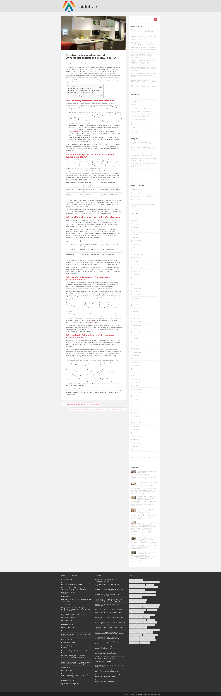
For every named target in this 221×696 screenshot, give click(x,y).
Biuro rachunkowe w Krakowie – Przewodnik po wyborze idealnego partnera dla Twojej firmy (108, 600)
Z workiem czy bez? (66, 639)
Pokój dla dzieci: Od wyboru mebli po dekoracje (146, 472)
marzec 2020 (137, 382)
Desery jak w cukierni (67, 670)
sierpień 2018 (137, 399)
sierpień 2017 (137, 439)
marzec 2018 (137, 416)
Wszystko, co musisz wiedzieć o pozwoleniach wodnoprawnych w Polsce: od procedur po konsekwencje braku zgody (74, 615)
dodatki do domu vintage (151, 587)
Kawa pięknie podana (67, 621)
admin (78, 63)
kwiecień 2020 (137, 379)
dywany (112, 325)
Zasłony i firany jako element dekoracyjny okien (108, 609)
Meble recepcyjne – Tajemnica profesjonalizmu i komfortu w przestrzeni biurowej (142, 204)
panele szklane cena (134, 625)
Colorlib (143, 694)
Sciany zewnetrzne (66, 579)
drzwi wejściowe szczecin (135, 597)
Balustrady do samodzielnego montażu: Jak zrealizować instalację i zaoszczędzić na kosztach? (109, 585)
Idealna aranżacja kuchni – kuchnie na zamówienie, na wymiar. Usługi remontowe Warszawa (110, 590)
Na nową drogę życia (67, 631)
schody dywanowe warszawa (150, 635)
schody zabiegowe (133, 637)
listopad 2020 (137, 355)
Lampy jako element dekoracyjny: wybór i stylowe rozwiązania (109, 628)
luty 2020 (135, 386)
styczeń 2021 (137, 349)
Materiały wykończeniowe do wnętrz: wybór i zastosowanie (107, 604)
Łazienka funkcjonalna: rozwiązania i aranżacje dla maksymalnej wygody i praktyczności (109, 652)
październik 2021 (138, 318)
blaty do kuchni (150, 585)
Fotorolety (147, 617)
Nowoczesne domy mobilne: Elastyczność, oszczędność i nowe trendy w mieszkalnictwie (74, 588)
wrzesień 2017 (137, 436)
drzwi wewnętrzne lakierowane (150, 607)
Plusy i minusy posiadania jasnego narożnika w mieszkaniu (108, 613)
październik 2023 (138, 268)
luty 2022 (135, 305)
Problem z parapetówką (68, 642)
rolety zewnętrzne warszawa (146, 632)
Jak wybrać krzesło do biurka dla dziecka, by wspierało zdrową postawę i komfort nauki (146, 498)
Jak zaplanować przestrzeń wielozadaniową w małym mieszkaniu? (85, 90)
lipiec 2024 (136, 261)
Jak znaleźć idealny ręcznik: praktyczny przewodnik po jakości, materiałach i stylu (110, 623)
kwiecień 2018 (137, 413)
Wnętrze (85, 63)
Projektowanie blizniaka (68, 680)
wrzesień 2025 (137, 244)
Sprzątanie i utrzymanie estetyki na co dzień (143, 123)
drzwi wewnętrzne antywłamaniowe (137, 600)
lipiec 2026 (136, 217)
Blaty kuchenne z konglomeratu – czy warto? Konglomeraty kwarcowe (107, 580)
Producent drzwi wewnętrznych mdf (138, 627)
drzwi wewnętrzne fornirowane (151, 605)
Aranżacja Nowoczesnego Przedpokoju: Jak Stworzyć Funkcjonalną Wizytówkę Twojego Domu (143, 165)
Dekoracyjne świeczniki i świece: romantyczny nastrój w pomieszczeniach (110, 665)
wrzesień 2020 (137, 362)
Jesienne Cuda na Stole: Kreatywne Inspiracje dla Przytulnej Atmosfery (143, 159)
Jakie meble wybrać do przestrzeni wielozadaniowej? (81, 92)
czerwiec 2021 (137, 332)
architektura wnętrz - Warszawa (137, 582)
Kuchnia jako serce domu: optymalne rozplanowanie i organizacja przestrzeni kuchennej (110, 618)
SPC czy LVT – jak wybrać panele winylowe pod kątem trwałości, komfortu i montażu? (146, 510)
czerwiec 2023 (137, 281)
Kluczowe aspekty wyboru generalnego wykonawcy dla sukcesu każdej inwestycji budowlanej (76, 583)
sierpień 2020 (137, 365)
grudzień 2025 (137, 237)
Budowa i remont (138, 98)
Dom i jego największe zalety (103, 661)
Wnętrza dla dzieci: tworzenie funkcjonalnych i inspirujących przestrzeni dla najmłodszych (108, 637)
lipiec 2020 (136, 369)
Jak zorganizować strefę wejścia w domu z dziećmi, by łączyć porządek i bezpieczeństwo (144, 80)
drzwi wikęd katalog (152, 610)
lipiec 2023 (136, 278)
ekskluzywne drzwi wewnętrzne (136, 615)
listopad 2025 (137, 241)
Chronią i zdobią (65, 667)
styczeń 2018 (137, 423)
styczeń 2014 (137, 446)
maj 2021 (136, 335)
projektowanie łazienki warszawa (137, 630)
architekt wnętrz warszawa (152, 582)
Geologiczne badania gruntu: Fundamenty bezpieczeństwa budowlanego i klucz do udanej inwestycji (74, 657)
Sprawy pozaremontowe (140, 119)
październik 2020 (138, 359)
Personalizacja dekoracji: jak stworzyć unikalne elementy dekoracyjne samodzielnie (108, 675)
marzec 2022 (137, 301)
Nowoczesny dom (136, 193)
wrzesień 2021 (137, 322)
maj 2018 (136, 409)
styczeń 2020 (137, 389)
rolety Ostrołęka (133, 632)
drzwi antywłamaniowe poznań (136, 590)
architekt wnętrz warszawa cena (137, 585)
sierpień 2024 (137, 258)
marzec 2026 (137, 231)
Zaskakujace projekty (137, 189)
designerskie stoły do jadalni (136, 587)
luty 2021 (135, 345)
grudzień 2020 (137, 352)
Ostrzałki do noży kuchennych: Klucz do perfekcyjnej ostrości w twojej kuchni (142, 143)
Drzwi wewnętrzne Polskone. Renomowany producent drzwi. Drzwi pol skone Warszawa (110, 680)
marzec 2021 (137, 342)
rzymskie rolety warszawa (135, 635)
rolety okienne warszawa (153, 630)
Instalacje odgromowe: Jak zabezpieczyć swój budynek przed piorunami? (76, 635)
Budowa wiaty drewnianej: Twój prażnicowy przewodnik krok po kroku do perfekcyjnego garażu (143, 539)
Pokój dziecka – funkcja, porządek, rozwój (142, 112)
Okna (134, 104)
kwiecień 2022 (137, 298)
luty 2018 (135, 419)
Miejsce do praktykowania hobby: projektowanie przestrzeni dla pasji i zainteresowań (108, 647)
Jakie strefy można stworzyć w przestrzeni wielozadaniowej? (83, 94)
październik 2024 (138, 254)
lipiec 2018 (136, 402)
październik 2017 (138, 433)
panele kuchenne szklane (150, 622)
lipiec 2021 (136, 328)
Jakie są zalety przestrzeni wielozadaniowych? (80, 88)
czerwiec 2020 (137, 372)
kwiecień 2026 (137, 227)
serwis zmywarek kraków (135, 640)
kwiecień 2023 (137, 288)
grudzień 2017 (137, 426)
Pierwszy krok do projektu (68, 627)
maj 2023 (136, 284)
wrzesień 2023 (137, 271)
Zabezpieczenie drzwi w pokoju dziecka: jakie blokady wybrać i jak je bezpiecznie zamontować (146, 523)
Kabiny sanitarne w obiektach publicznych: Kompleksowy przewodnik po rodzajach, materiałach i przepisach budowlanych (76, 609)
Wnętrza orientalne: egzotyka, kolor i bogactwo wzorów (108, 642)
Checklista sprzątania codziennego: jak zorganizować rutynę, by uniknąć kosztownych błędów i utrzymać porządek (144, 484)
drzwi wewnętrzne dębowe (135, 605)
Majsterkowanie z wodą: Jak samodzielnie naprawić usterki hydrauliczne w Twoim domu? (143, 148)
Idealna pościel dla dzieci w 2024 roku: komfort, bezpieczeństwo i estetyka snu (108, 595)
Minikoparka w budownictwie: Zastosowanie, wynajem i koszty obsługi (76, 600)
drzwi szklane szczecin (134, 595)
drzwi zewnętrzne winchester (136, 612)
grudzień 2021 (137, 311)
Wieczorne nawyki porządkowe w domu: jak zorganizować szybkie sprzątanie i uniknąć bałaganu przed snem (143, 37)
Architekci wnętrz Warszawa (136, 580)
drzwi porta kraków (150, 592)
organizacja (77, 131)
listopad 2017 (137, 429)
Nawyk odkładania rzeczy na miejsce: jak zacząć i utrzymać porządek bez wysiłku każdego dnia (142, 55)
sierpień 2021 (137, 325)
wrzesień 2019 (137, 392)
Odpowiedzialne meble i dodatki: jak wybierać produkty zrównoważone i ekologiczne (143, 553)
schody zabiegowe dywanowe (147, 637)
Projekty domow (66, 596)
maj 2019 (136, 396)
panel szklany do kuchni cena (148, 625)
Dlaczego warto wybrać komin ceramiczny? (143, 196)
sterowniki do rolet (133, 642)
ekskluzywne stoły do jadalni (136, 617)
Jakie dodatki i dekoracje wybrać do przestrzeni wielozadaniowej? (85, 96)
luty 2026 (135, 234)
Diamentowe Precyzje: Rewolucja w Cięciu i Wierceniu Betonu (76, 651)
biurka (115, 314)
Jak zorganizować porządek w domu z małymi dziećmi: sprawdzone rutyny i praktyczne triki (144, 85)
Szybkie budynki (135, 199)
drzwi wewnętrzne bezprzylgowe (137, 602)
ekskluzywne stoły (150, 615)
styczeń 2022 (137, 308)
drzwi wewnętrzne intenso (135, 607)
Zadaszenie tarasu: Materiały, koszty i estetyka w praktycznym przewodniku (141, 154)
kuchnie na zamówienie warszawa (137, 620)
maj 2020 (136, 375)
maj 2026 (136, 224)
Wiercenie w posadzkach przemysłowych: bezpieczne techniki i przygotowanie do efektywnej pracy (76, 663)
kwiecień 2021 (137, 338)
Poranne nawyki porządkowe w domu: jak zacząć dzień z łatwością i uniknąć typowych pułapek (143, 49)
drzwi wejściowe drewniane (148, 595)
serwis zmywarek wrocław (149, 640)
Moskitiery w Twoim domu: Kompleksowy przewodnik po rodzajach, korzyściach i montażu (110, 657)
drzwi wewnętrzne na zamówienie (137, 610)
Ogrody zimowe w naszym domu (70, 684)
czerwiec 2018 (137, 406)
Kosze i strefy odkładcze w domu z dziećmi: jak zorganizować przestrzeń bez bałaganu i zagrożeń (143, 75)
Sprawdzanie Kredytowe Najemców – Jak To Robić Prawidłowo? (75, 646)
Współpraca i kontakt (151, 3)
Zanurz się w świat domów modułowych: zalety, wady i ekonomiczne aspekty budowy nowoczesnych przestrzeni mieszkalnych (76, 675)
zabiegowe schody (144, 642)
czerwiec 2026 (137, 220)
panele (92, 322)
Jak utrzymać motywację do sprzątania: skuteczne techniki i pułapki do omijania (142, 43)
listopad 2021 (137, 315)
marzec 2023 (137, 291)
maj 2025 (136, 247)
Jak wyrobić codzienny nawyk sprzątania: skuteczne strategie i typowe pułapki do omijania (142, 31)
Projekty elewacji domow (68, 593)
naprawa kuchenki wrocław (135, 622)
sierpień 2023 (137, 274)
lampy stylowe (150, 620)
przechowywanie (82, 191)
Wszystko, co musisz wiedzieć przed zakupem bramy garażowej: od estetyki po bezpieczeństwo (109, 670)
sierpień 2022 (137, 295)
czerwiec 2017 (137, 443)
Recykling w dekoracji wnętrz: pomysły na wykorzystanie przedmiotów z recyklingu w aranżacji (109, 632)
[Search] (155, 19)
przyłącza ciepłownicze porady (141, 116)
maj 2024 (136, 264)
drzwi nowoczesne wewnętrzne (136, 592)
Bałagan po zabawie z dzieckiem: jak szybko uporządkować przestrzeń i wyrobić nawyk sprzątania (143, 68)
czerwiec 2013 (137, 450)
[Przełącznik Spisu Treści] (100, 86)
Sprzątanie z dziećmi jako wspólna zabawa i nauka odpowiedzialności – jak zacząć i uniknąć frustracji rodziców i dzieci (143, 62)
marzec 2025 (137, 251)
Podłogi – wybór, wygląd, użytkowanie (144, 108)
